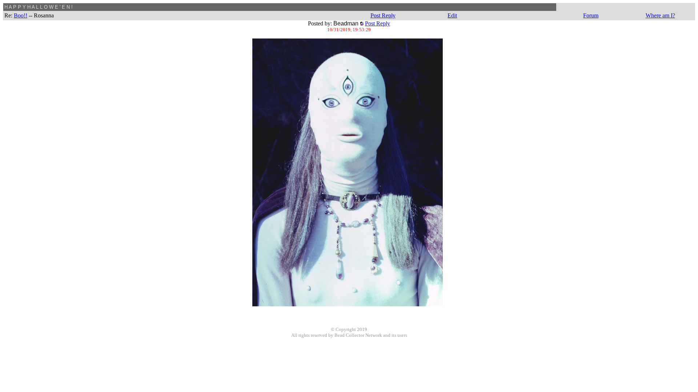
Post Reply (383, 15)
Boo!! (20, 15)
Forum (590, 15)
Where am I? (660, 15)
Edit (452, 15)
